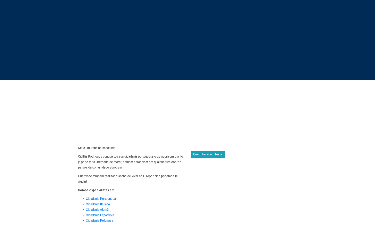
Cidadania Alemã (97, 210)
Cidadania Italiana (98, 204)
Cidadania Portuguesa (101, 199)
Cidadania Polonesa (99, 220)
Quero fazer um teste (207, 154)
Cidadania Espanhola (100, 215)
